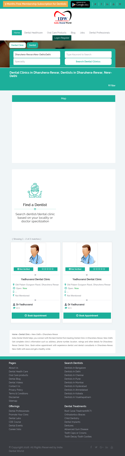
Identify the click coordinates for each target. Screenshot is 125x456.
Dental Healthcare (33, 32)
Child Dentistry (71, 418)
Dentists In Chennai (74, 375)
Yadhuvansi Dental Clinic (35, 279)
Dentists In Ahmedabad (76, 390)
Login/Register (61, 38)
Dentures (68, 425)
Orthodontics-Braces (74, 414)
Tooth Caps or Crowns (75, 433)
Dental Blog (15, 379)
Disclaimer (14, 397)
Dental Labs (15, 418)
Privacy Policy (16, 390)
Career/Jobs (15, 429)
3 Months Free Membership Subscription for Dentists (35, 3)
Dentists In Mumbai (74, 382)
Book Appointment (36, 315)
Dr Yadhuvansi (24, 304)
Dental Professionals (99, 32)
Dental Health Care (18, 371)
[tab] (17, 45)
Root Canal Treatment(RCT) (78, 411)
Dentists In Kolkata (73, 393)
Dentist (32, 45)
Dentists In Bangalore (75, 368)
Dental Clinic (17, 45)
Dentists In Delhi (72, 371)
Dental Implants (72, 422)
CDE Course (15, 422)
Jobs (82, 32)
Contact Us (14, 386)
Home (17, 32)
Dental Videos (16, 382)
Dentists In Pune (72, 379)
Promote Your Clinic (19, 414)
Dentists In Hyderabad (75, 386)
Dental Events (16, 425)
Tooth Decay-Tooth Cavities (78, 436)
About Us (13, 368)
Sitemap (13, 401)
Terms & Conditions (18, 393)
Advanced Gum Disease (76, 429)
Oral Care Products (56, 32)
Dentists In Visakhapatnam (77, 397)
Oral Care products (18, 375)
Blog (73, 32)
